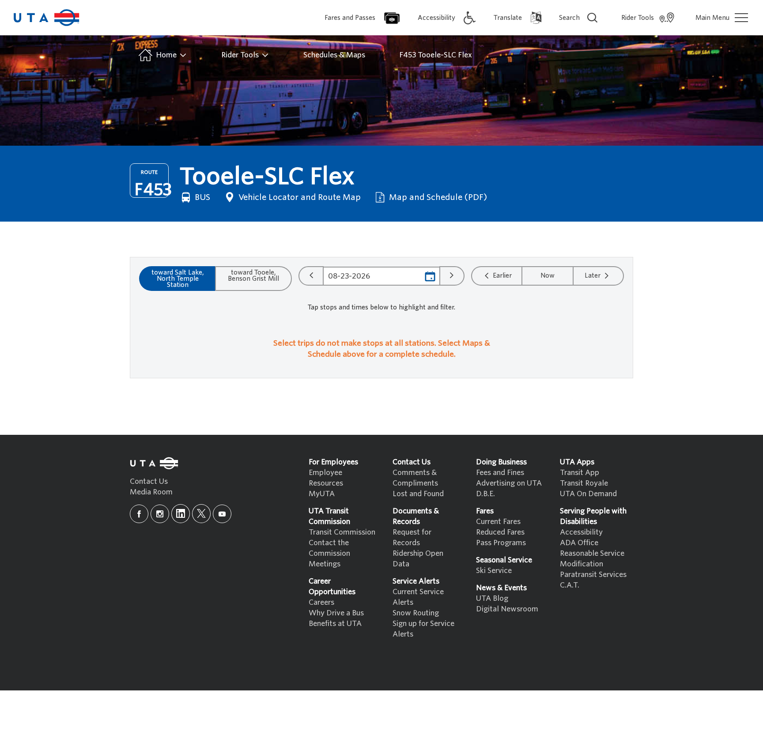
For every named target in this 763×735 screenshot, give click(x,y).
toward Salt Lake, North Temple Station (177, 278)
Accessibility (581, 532)
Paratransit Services (593, 574)
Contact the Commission (329, 548)
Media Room (151, 492)
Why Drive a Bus (336, 613)
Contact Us (149, 481)
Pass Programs (501, 543)
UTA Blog (492, 598)
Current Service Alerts (418, 597)
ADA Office (579, 543)
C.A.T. (569, 585)
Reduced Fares (500, 532)
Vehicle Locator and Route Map (298, 197)
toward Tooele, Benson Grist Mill (253, 275)
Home (166, 55)
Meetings (324, 564)
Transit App (579, 472)
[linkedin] (180, 513)
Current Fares (498, 521)
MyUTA (322, 494)
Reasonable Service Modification (592, 558)
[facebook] (139, 514)
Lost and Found (418, 494)
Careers (321, 602)
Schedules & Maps (334, 55)
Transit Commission (342, 532)
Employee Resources (326, 477)
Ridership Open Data (418, 558)
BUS (201, 197)
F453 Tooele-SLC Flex (435, 55)
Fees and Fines (500, 472)
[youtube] (222, 514)
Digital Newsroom (507, 609)
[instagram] (160, 514)
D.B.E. (485, 494)
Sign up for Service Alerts (423, 628)
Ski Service (494, 570)
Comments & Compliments (415, 477)
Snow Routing (416, 613)
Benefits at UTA (335, 623)
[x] (201, 513)
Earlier (501, 275)
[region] (381, 351)
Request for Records (412, 537)
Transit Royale (584, 483)
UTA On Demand (588, 494)
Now (547, 275)
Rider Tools (241, 55)
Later (593, 275)
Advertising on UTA (509, 483)
